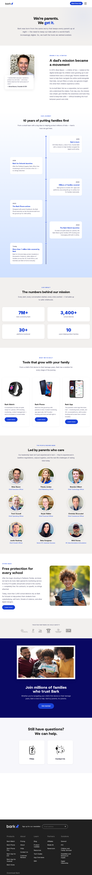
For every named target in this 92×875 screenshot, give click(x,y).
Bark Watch (11, 841)
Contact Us (24, 852)
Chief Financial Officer (46, 516)
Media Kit (50, 845)
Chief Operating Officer (16, 516)
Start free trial (76, 3)
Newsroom (51, 848)
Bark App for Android (11, 860)
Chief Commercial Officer (76, 516)
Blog (35, 841)
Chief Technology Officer (76, 489)
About (22, 845)
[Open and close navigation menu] (85, 3)
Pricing (22, 841)
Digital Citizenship (64, 862)
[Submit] (65, 826)
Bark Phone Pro (11, 849)
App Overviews (39, 857)
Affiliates (50, 841)
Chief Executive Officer (16, 489)
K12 (62, 845)
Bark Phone (11, 845)
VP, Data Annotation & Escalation (76, 543)
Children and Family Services (66, 849)
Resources (37, 850)
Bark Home (11, 865)
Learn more (11, 419)
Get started (46, 706)
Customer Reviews (23, 856)
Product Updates (36, 846)
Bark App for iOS (11, 855)
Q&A (35, 861)
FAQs (22, 848)
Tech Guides (38, 854)
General (63, 841)
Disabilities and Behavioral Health (66, 856)
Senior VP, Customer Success (46, 543)
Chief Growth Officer (16, 543)
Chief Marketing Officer (46, 489)
